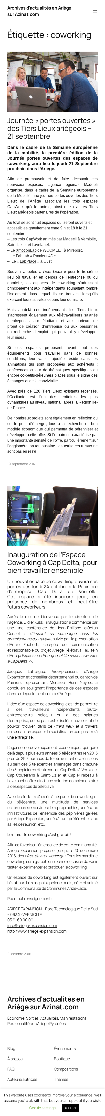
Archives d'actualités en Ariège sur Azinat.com (39, 11)
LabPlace (28, 261)
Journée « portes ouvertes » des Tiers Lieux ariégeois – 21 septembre (51, 128)
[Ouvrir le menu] (95, 11)
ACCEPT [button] (70, 1108)
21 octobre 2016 (19, 953)
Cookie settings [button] (42, 1107)
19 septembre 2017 (21, 464)
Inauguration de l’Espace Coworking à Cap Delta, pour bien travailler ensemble (52, 562)
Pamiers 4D (43, 256)
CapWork (34, 239)
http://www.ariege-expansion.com (36, 931)
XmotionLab (26, 250)
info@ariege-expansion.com (32, 925)
